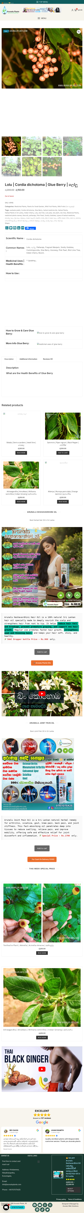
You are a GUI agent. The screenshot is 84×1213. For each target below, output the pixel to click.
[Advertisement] (23, 308)
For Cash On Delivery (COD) (43, 859)
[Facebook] (34, 1205)
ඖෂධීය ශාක (40, 218)
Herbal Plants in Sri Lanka (14, 213)
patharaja (32, 215)
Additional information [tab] (28, 359)
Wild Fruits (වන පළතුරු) (66, 206)
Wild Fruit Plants (51, 206)
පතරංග (72, 218)
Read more (21, 453)
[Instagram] (50, 1205)
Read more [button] (49, 1149)
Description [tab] (9, 359)
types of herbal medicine (66, 215)
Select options (71, 1190)
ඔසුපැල (22, 218)
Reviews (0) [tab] (48, 359)
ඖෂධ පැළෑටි (30, 218)
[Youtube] (40, 1205)
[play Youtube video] (42, 693)
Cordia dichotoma (27, 210)
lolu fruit (41, 213)
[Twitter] (47, 1209)
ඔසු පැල (16, 218)
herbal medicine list (50, 210)
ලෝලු (43, 221)
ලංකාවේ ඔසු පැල (22, 221)
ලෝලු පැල (49, 221)
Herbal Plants (63, 210)
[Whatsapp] (45, 1205)
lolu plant (56, 213)
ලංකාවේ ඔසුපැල (34, 221)
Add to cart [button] (63, 453)
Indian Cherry (29, 213)
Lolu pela (48, 213)
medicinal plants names (13, 215)
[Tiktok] (42, 1209)
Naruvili (25, 215)
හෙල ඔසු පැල (58, 221)
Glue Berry (38, 210)
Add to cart (42, 652)
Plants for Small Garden (35, 206)
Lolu (36, 213)
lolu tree (63, 213)
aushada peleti (15, 210)
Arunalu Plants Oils (43, 663)
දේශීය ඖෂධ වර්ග (63, 218)
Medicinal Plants (20, 206)
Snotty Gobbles (50, 215)
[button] (42, 18)
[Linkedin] (37, 1209)
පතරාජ (78, 218)
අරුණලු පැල (9, 218)
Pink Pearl (40, 215)
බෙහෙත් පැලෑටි (10, 221)
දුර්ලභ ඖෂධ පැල (50, 218)
